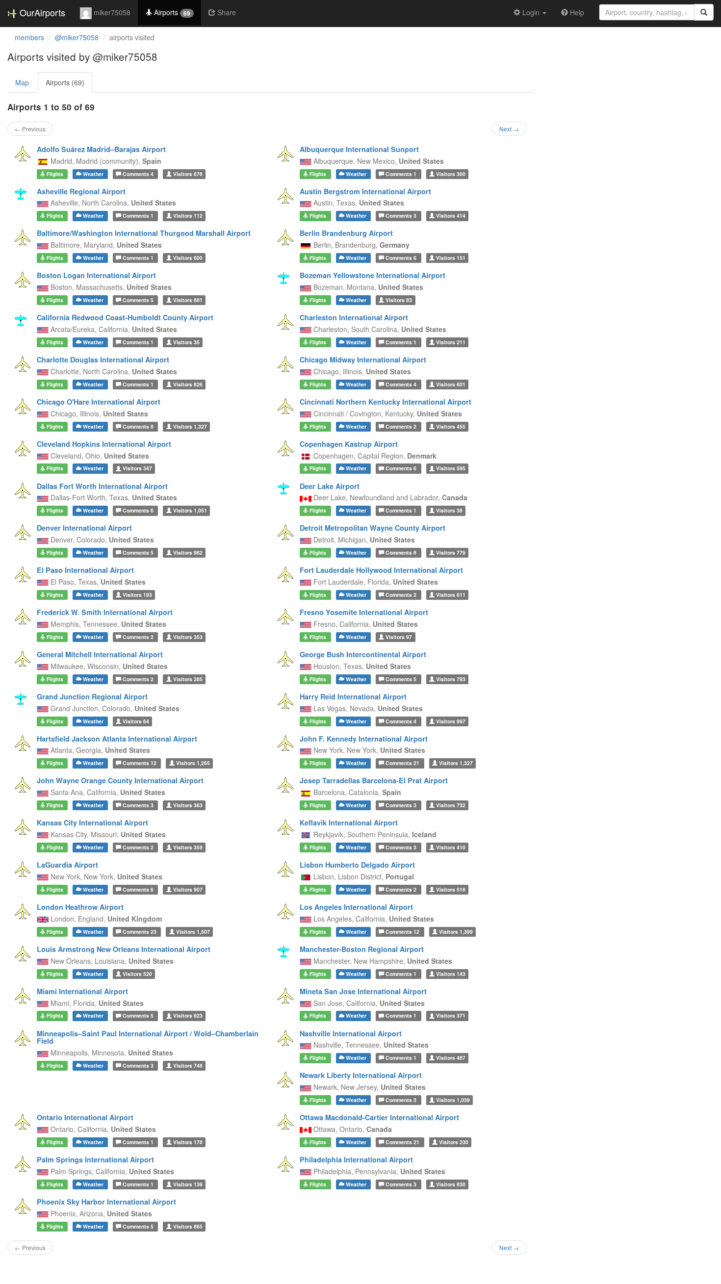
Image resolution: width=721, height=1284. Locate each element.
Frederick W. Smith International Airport (105, 612)
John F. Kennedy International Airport (364, 739)
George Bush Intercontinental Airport (363, 654)
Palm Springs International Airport (95, 1159)
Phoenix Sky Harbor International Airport (106, 1202)
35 (186, 342)
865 (188, 1226)
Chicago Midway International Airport (363, 359)
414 (450, 215)
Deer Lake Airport (330, 486)
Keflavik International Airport (349, 822)
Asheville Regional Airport (81, 191)
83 (399, 300)
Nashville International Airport (351, 1033)
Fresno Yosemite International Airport (364, 612)
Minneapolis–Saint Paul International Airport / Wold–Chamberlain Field (147, 1037)
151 (450, 257)
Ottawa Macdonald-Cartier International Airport (379, 1117)
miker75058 (111, 12)
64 (136, 721)
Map (22, 82)
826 (188, 384)
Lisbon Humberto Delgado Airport (357, 865)
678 (188, 174)
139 (188, 1184)
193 (137, 594)
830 (450, 1184)
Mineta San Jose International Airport (363, 991)
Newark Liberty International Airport (361, 1075)
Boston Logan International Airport (96, 275)
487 (450, 1057)
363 (188, 805)
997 (450, 721)
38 (449, 510)
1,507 (193, 931)
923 (188, 1016)
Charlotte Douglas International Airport (103, 359)
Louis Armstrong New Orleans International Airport (123, 949)
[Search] (704, 12)
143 (450, 973)
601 (450, 384)
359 (188, 847)
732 (450, 805)
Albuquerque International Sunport (359, 149)
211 (450, 342)
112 (188, 215)
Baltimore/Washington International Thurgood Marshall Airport (144, 233)
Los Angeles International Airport (356, 907)
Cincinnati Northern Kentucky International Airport (385, 402)
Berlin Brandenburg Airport (346, 233)
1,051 (190, 510)
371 (450, 1016)
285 (188, 679)
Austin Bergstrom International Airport (365, 191)
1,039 (453, 1100)
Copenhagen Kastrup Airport (349, 444)
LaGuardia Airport (67, 865)
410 (450, 847)
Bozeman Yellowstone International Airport (372, 275)
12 (140, 763)
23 (140, 931)
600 (188, 257)
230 (453, 1142)
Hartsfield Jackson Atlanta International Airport (117, 739)
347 (137, 468)
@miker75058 (77, 37)
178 (188, 1142)
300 (450, 174)
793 (450, 679)
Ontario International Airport (85, 1117)
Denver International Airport (84, 528)
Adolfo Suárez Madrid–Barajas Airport (101, 149)
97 (399, 637)
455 (450, 426)
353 (188, 637)
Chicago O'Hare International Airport (98, 402)
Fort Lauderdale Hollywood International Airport (381, 570)
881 (188, 300)
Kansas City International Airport (92, 822)
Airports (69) (65, 82)
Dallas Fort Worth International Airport (102, 486)
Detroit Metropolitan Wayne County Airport (372, 528)
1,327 (190, 426)
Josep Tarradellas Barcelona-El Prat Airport (374, 780)
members (29, 37)
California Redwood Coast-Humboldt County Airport (125, 317)
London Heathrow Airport (80, 907)
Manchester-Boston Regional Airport (362, 949)
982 (188, 552)
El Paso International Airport (85, 570)
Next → (509, 129)
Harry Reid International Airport (353, 696)
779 (450, 552)
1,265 (193, 763)
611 (450, 594)
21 (403, 763)
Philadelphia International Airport (356, 1159)
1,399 (456, 931)
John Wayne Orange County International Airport (120, 780)
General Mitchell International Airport (100, 654)
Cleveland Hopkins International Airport (104, 444)
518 (450, 889)
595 (450, 468)
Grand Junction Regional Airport (92, 696)
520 (137, 973)
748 (188, 1065)
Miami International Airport (82, 991)
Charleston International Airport (354, 317)
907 (188, 889)
